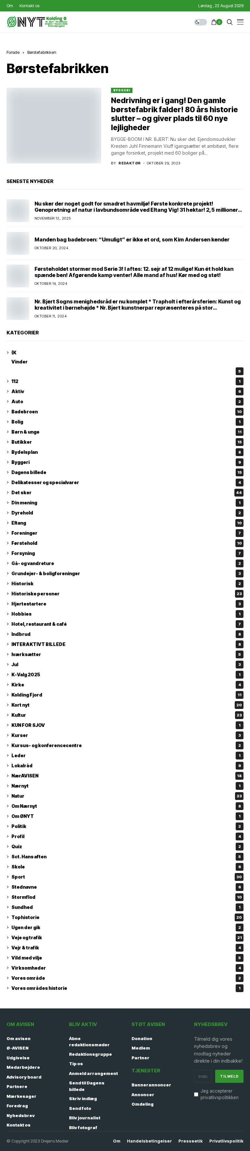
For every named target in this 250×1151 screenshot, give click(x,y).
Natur (126, 796)
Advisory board (24, 1077)
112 (126, 381)
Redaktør (129, 163)
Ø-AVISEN (18, 1048)
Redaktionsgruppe (90, 1054)
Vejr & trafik (126, 947)
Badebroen (126, 411)
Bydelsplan (126, 452)
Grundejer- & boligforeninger (126, 573)
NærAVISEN (126, 775)
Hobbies (126, 614)
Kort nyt (126, 705)
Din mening (126, 502)
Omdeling (143, 1104)
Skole (126, 866)
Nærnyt (126, 786)
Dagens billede (126, 472)
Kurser (126, 735)
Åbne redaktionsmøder (89, 1042)
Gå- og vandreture (126, 563)
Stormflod (126, 897)
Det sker (126, 492)
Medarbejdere (23, 1067)
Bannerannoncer (151, 1084)
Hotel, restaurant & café (126, 624)
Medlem (141, 1048)
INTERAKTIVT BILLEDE (126, 644)
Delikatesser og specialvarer (126, 482)
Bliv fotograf (83, 1127)
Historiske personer (126, 593)
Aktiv (126, 391)
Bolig (126, 421)
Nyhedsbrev (21, 1115)
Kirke (126, 684)
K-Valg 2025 (126, 674)
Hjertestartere (126, 603)
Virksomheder (126, 968)
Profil (126, 836)
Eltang (126, 523)
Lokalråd (126, 765)
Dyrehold (126, 512)
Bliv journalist (84, 1117)
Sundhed (126, 907)
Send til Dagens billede (86, 1086)
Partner (140, 1057)
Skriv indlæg (83, 1098)
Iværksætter (126, 654)
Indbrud (126, 634)
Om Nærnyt (126, 806)
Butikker (126, 442)
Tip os (76, 1063)
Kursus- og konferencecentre (126, 745)
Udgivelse (18, 1057)
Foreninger (126, 533)
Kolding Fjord (126, 695)
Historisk (126, 583)
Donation (142, 1038)
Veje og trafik (126, 937)
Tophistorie (126, 917)
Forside (13, 52)
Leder (126, 755)
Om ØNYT (126, 816)
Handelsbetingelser (149, 1141)
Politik (126, 826)
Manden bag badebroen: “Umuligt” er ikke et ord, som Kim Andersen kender (132, 239)
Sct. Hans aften (126, 856)
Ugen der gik (126, 927)
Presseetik (190, 1141)
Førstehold (126, 543)
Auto (126, 401)
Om (116, 1141)
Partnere (17, 1086)
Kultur (126, 715)
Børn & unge (126, 432)
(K (13, 352)
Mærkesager (21, 1096)
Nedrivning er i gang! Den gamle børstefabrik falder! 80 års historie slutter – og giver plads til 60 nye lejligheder (174, 114)
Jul (126, 664)
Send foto (80, 1108)
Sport (126, 877)
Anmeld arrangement (93, 1073)
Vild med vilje (126, 957)
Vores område (126, 978)
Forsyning (126, 553)
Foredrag (17, 1105)
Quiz (126, 846)
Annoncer (143, 1094)
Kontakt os (19, 1125)
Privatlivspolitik (226, 1141)
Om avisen (19, 1038)
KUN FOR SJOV (126, 725)
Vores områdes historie (126, 988)
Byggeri (121, 90)
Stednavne (126, 887)
